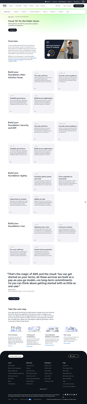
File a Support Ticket (68, 368)
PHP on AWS (48, 378)
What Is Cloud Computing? (14, 368)
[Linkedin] (67, 395)
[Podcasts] (76, 395)
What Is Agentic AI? (12, 370)
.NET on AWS (48, 370)
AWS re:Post (66, 370)
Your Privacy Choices (24, 399)
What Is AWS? (11, 365)
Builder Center (48, 365)
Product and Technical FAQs (33, 378)
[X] (63, 395)
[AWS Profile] (83, 2)
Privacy (9, 399)
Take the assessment (49, 345)
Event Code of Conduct (68, 383)
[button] (19, 6)
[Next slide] (18, 298)
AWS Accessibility (67, 378)
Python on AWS (48, 373)
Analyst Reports (30, 381)
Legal (64, 381)
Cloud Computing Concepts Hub (16, 373)
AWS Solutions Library (31, 373)
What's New (11, 378)
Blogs (9, 381)
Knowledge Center (67, 373)
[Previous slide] (9, 298)
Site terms (15, 399)
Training (28, 368)
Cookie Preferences (38, 399)
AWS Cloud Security (13, 376)
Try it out (10, 345)
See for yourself (67, 343)
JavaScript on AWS (49, 381)
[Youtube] (74, 395)
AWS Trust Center (30, 370)
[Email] (63, 397)
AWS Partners (29, 383)
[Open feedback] (85, 202)
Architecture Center (31, 376)
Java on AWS (48, 376)
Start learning (29, 346)
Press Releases (11, 383)
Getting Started (30, 365)
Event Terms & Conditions (69, 386)
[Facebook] (65, 395)
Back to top (42, 389)
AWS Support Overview (68, 376)
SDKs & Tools (48, 368)
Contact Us (65, 365)
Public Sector (11, 16)
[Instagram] (69, 395)
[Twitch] (72, 395)
